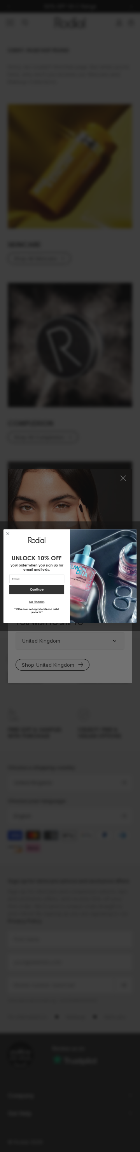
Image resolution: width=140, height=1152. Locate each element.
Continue (37, 589)
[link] (36, 540)
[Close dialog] (7, 533)
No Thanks (37, 602)
